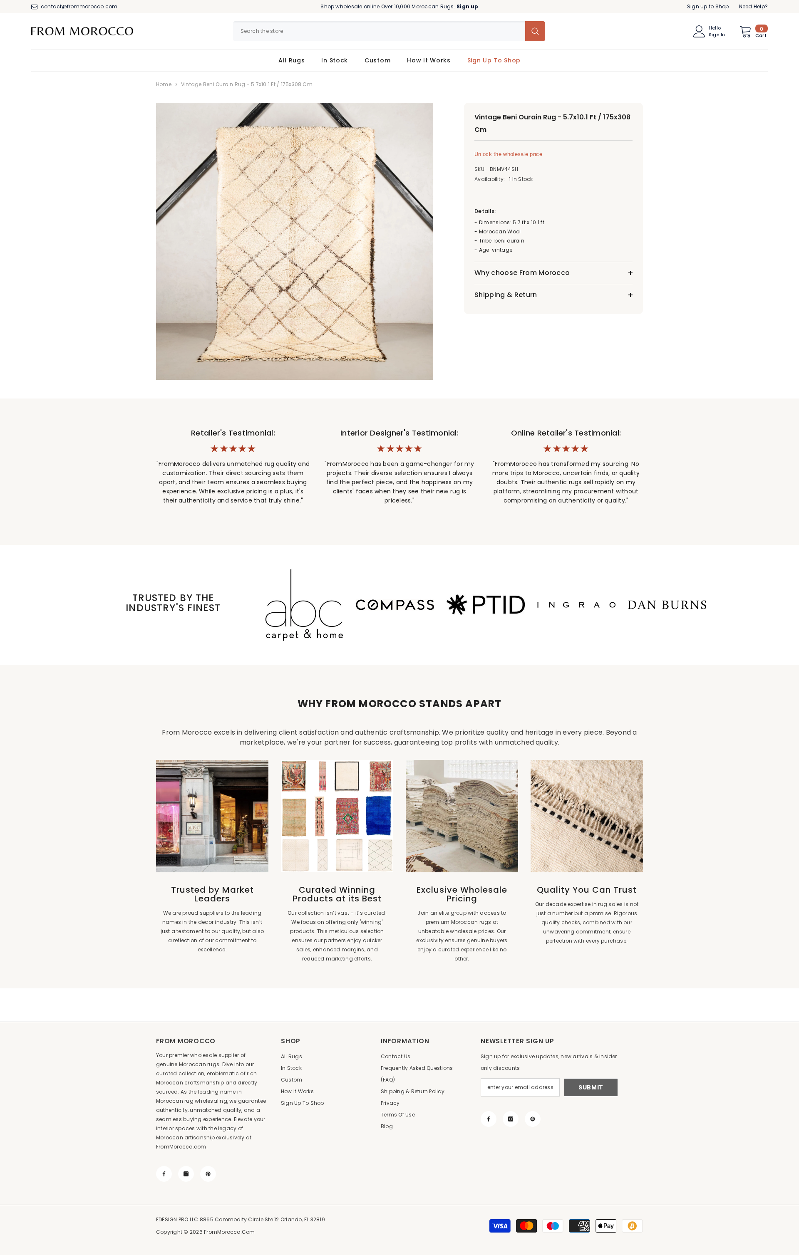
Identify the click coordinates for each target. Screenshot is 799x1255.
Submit (590, 1087)
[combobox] (379, 31)
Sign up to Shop (708, 6)
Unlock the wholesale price (508, 154)
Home (163, 84)
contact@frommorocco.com (79, 6)
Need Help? (753, 6)
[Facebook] (164, 1174)
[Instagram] (186, 1174)
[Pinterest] (208, 1174)
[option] (295, 241)
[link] (304, 605)
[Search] (389, 31)
